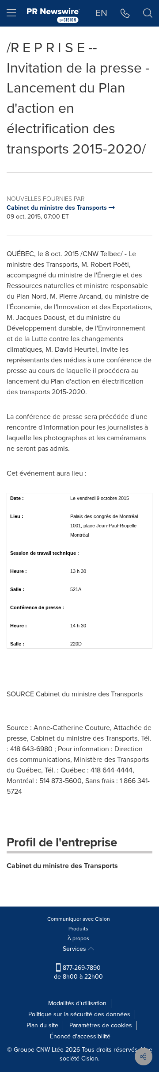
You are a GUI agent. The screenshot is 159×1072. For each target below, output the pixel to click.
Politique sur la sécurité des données (79, 1014)
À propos (78, 938)
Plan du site (42, 1025)
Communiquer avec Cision (78, 919)
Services (75, 948)
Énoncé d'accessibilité (80, 1036)
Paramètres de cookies (100, 1025)
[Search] (147, 13)
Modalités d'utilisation (77, 1003)
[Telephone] (125, 13)
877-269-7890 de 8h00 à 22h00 (78, 972)
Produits (78, 929)
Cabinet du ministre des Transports (62, 866)
